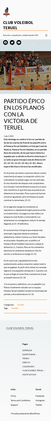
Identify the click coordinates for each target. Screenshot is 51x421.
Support (14, 405)
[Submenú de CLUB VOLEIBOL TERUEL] (44, 370)
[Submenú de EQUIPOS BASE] (36, 354)
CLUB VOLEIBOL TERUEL (32, 370)
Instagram (40, 400)
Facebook (40, 396)
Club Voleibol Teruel (20, 328)
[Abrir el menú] (46, 35)
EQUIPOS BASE (28, 354)
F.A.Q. (13, 396)
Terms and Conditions (20, 400)
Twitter (39, 405)
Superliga (20, 305)
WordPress (35, 413)
